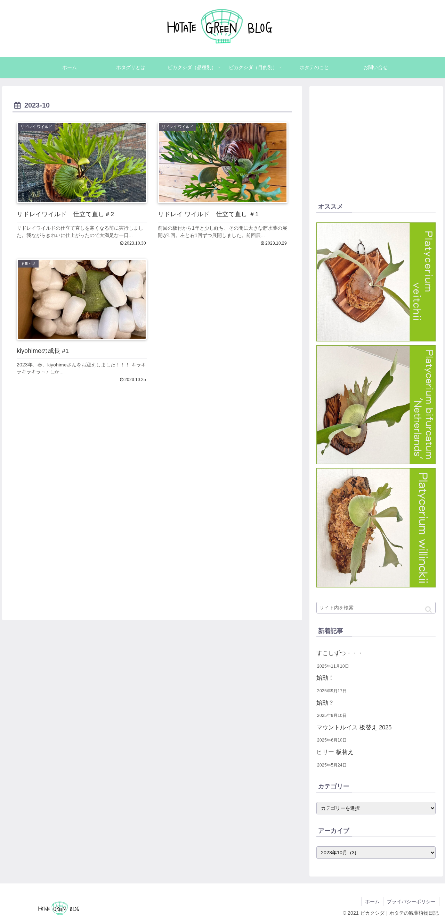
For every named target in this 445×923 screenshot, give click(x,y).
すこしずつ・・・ (340, 653)
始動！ (325, 678)
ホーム (372, 901)
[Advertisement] (152, 486)
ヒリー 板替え (335, 752)
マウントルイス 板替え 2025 (353, 727)
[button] (428, 609)
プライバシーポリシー (411, 901)
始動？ (325, 703)
